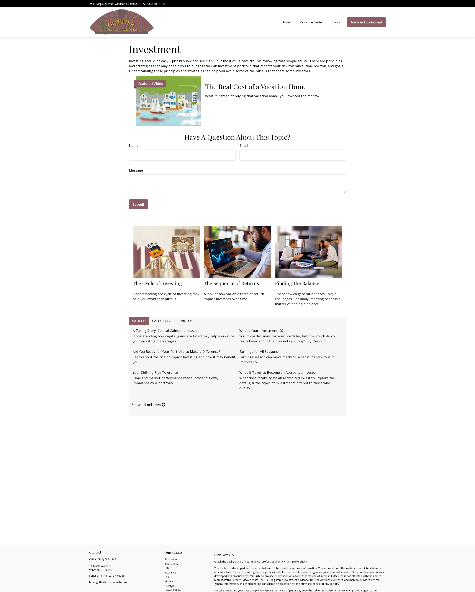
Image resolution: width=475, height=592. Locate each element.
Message (136, 170)
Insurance (170, 572)
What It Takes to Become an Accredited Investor (278, 372)
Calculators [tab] (163, 321)
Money (168, 581)
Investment (171, 563)
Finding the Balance (297, 283)
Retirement (171, 559)
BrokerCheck (299, 561)
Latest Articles (172, 590)
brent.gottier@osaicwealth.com (108, 582)
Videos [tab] (187, 321)
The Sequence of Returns (231, 283)
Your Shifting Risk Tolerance (155, 372)
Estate (168, 568)
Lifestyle (169, 586)
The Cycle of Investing (157, 283)
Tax (166, 577)
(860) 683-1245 (156, 4)
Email (243, 145)
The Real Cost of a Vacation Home (256, 86)
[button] (287, 22)
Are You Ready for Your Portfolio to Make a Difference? (176, 351)
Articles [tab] (139, 321)
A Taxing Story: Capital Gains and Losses (165, 330)
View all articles (147, 404)
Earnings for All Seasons (258, 351)
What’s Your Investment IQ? (261, 330)
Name (133, 145)
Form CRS (228, 555)
